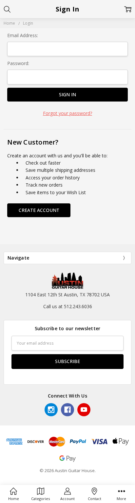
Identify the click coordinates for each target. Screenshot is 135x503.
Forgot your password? (67, 113)
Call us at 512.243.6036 (67, 306)
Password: (18, 63)
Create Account (39, 210)
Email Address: (22, 35)
